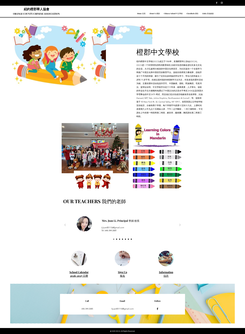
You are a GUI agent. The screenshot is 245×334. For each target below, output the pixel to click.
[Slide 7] (128, 239)
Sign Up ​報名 (122, 273)
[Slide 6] (125, 239)
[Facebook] (216, 3)
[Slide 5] (122, 239)
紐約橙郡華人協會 (36, 9)
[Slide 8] (131, 239)
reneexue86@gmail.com (112, 228)
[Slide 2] (116, 239)
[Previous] (65, 225)
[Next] (179, 225)
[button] (154, 13)
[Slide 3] (119, 239)
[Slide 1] (113, 239)
